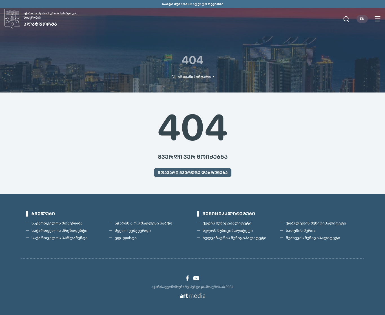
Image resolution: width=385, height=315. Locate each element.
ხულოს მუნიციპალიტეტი (228, 230)
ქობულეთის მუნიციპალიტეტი (316, 223)
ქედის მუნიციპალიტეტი (227, 223)
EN (362, 19)
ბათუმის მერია (301, 230)
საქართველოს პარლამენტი (60, 238)
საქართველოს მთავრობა (57, 223)
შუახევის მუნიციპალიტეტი (313, 238)
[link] (187, 278)
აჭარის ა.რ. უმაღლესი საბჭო (143, 223)
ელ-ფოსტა (126, 238)
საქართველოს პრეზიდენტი (59, 230)
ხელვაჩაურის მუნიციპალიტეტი (234, 238)
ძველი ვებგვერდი (133, 230)
